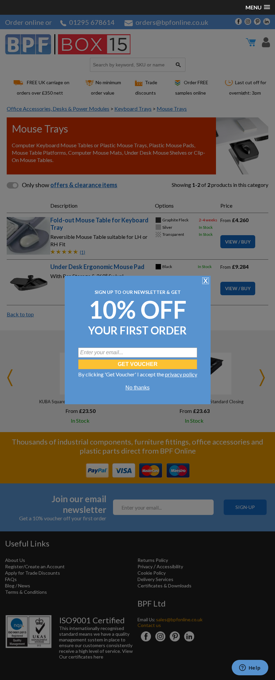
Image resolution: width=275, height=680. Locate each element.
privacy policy (181, 374)
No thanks (137, 387)
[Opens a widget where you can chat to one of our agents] (249, 668)
